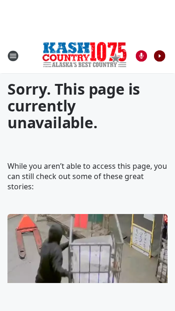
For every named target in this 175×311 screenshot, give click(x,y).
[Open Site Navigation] (13, 56)
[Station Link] (84, 55)
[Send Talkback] (141, 56)
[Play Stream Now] (159, 56)
